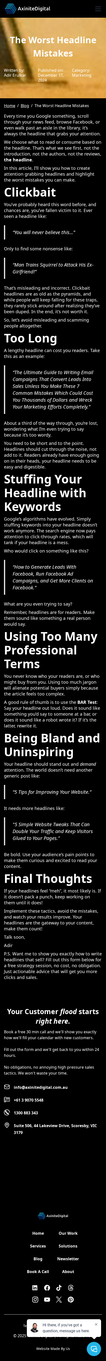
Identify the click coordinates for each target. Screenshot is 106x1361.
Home (9, 105)
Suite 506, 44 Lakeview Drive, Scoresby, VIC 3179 (55, 1129)
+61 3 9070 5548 (28, 1100)
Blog (25, 105)
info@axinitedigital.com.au (41, 1087)
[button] (97, 9)
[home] (27, 7)
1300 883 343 (26, 1113)
